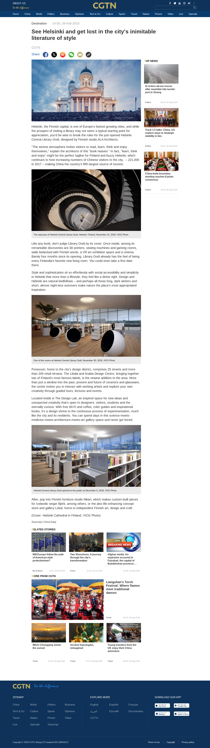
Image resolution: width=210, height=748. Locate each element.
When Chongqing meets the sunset (47, 646)
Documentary (136, 711)
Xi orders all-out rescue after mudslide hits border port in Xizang (160, 89)
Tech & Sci (95, 14)
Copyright (171, 742)
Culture (109, 14)
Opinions (79, 14)
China (27, 14)
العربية (93, 711)
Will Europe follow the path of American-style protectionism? (48, 557)
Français (133, 704)
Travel (134, 14)
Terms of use (154, 742)
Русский (114, 711)
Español (113, 704)
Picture (158, 14)
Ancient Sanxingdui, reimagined (82, 646)
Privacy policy (188, 742)
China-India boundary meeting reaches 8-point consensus (159, 176)
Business (64, 14)
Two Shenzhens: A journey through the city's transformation (85, 557)
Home (16, 14)
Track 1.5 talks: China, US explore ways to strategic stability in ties (160, 133)
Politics (51, 14)
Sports (122, 14)
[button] (37, 611)
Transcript (53, 724)
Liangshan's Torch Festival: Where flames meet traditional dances (123, 587)
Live (181, 14)
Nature (146, 14)
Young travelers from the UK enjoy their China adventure (122, 648)
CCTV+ (94, 718)
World (39, 14)
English (94, 704)
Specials (193, 14)
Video (170, 14)
